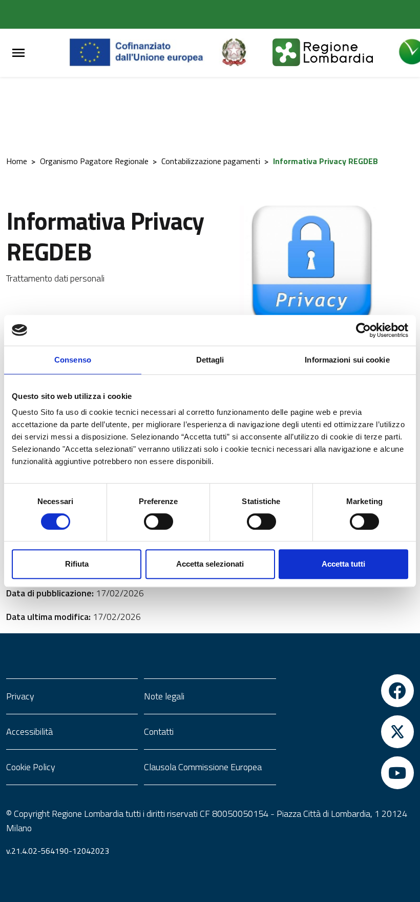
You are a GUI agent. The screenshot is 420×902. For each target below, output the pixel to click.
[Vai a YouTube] (348, 772)
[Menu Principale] (18, 53)
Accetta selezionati (210, 563)
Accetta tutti (343, 563)
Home (16, 161)
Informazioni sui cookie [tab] (347, 359)
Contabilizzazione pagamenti (210, 161)
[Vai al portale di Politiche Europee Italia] (246, 52)
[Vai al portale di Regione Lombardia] (334, 52)
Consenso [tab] (72, 359)
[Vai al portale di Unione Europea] (144, 52)
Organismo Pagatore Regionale (94, 161)
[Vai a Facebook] (348, 690)
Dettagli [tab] (210, 359)
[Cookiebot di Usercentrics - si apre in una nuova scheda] (363, 330)
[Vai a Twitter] (348, 731)
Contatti (159, 731)
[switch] (158, 521)
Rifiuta (77, 563)
